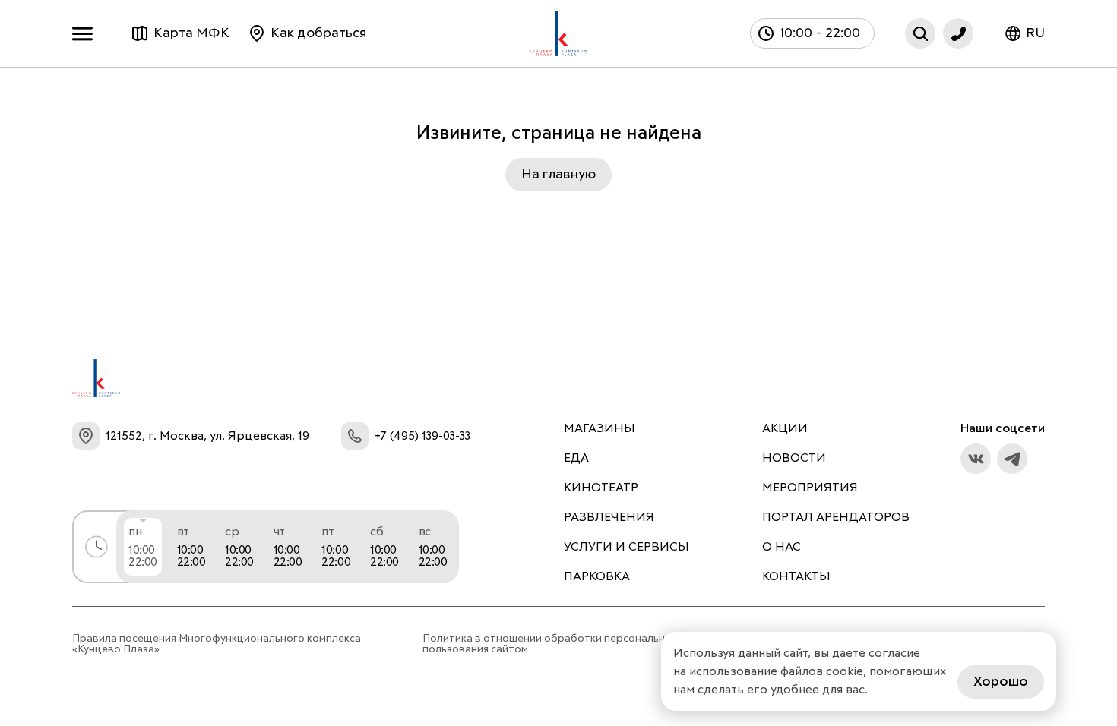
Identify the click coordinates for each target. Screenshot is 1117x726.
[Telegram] (1012, 458)
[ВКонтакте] (975, 458)
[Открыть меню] (86, 34)
